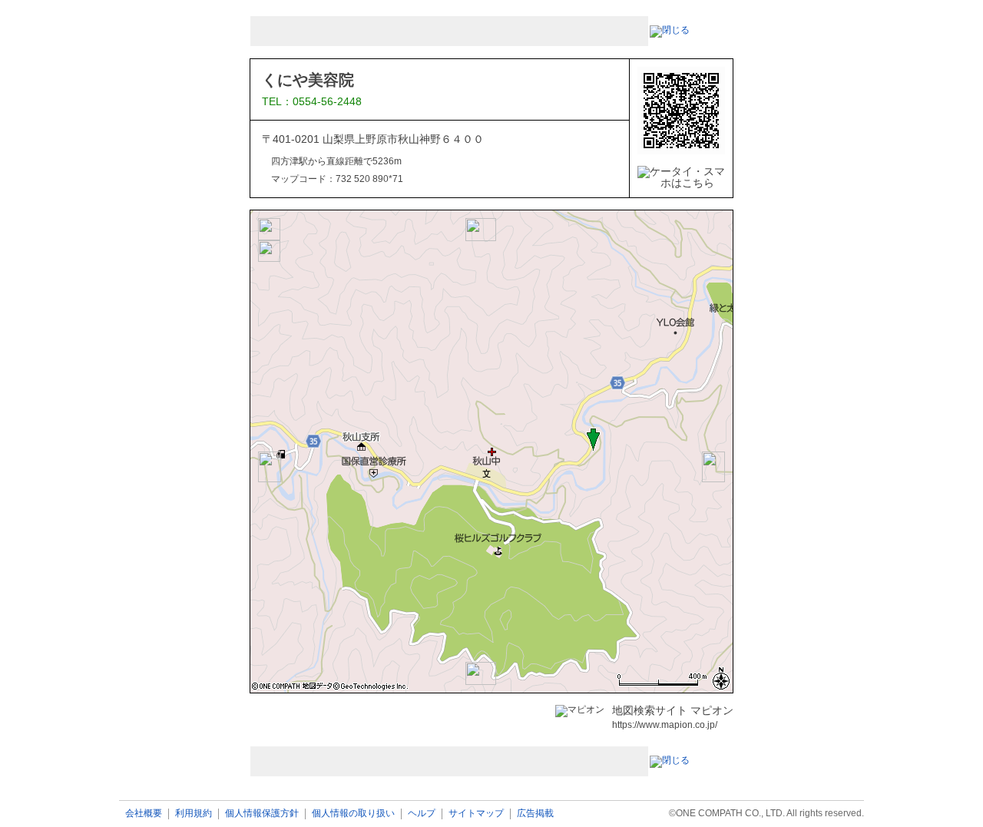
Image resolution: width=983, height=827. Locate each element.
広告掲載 (535, 814)
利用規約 (193, 814)
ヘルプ (421, 814)
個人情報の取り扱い (353, 814)
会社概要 (143, 814)
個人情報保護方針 (262, 814)
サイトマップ (476, 814)
